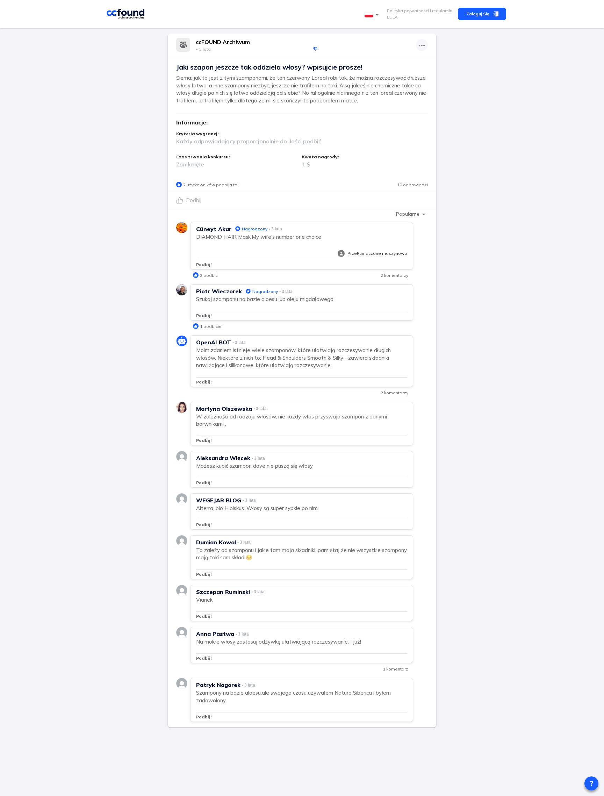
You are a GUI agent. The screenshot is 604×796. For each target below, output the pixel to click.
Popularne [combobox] (407, 214)
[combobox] (373, 15)
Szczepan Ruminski (223, 591)
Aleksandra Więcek (223, 457)
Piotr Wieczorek (219, 291)
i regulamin (440, 10)
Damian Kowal (216, 542)
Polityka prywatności (408, 10)
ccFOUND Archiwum (223, 41)
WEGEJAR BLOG (218, 500)
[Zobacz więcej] (422, 45)
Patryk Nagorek (218, 684)
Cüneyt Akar (213, 228)
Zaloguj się (477, 13)
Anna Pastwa (215, 633)
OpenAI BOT (213, 342)
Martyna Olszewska (224, 408)
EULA (392, 17)
